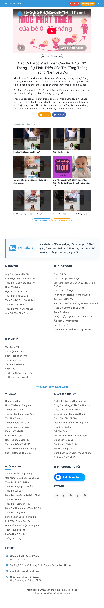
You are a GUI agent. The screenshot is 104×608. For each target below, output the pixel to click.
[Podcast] (71, 495)
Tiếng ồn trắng (13, 538)
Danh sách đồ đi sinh (65, 444)
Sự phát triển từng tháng (18, 473)
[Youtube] (56, 495)
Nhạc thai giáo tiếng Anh (18, 405)
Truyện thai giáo (14, 409)
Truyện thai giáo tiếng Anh (19, 414)
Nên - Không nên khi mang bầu (70, 435)
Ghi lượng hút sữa (64, 299)
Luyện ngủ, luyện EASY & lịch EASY (73, 316)
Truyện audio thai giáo (17, 422)
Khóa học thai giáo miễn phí (20, 278)
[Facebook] (63, 495)
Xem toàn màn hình (53, 56)
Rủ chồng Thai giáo (21, 373)
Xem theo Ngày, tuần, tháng (20, 448)
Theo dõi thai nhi (14, 304)
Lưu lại (46, 114)
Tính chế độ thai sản (65, 457)
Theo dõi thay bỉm (15, 512)
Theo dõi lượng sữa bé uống (69, 307)
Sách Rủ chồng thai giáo (18, 453)
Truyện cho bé (61, 325)
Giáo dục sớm (61, 312)
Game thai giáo (13, 435)
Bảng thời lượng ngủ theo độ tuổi (23, 508)
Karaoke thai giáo (14, 431)
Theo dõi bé (60, 274)
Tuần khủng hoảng (15, 529)
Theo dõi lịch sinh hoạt (66, 278)
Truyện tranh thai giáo (17, 427)
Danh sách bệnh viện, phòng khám (72, 453)
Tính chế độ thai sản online (20, 300)
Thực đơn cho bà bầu (16, 295)
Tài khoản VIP (12, 347)
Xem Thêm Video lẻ (42, 220)
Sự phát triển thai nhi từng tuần (71, 401)
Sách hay (10, 368)
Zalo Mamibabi (72, 477)
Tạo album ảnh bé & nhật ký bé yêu (72, 329)
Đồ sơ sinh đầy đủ (64, 440)
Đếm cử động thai (64, 448)
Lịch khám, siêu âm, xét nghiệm (71, 422)
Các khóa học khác (62, 220)
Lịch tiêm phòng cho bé (17, 521)
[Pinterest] (85, 495)
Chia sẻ (60, 114)
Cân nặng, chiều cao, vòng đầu (22, 478)
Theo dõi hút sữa (14, 499)
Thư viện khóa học (15, 351)
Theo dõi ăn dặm (14, 490)
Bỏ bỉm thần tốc (20, 377)
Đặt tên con (60, 431)
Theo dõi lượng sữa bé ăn (19, 486)
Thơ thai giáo (12, 418)
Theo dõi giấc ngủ (64, 290)
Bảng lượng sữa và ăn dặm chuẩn (23, 495)
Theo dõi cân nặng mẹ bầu (19, 308)
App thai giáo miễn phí (17, 274)
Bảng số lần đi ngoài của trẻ (20, 516)
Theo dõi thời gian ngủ (17, 503)
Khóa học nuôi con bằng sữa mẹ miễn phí (76, 303)
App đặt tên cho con (16, 313)
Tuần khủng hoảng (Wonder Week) (72, 294)
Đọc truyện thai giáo (16, 291)
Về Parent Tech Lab (15, 364)
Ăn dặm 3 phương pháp (66, 320)
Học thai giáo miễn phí (17, 440)
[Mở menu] (98, 4)
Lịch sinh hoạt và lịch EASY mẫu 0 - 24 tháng (74, 284)
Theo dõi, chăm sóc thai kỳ (20, 282)
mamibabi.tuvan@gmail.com (25, 571)
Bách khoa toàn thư (16, 355)
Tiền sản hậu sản (63, 427)
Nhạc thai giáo (13, 287)
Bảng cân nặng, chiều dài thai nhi (72, 405)
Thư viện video (13, 360)
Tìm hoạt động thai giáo (18, 444)
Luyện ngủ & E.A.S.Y (16, 534)
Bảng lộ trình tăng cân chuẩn (70, 414)
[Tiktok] (78, 495)
